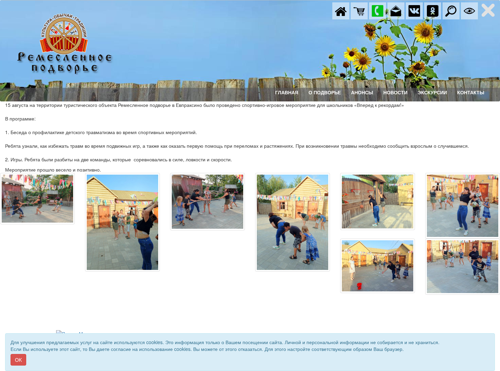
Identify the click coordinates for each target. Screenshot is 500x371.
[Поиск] (451, 10)
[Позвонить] (377, 10)
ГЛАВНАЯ (286, 92)
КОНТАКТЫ (470, 92)
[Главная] (340, 10)
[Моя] (359, 10)
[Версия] (469, 10)
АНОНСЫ (362, 92)
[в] (414, 10)
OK (18, 359)
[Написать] (395, 10)
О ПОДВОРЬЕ (325, 92)
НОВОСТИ (395, 92)
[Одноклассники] (432, 10)
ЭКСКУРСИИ (432, 92)
